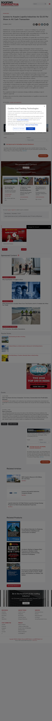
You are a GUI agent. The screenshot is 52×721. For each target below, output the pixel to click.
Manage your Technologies (19, 128)
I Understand (30, 128)
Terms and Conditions (23, 120)
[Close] (44, 106)
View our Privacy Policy (31, 125)
